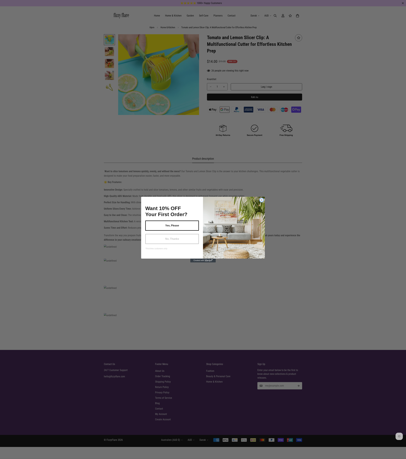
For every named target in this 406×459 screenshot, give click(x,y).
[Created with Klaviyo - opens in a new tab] (203, 260)
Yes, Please (172, 225)
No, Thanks (172, 239)
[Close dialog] (262, 200)
